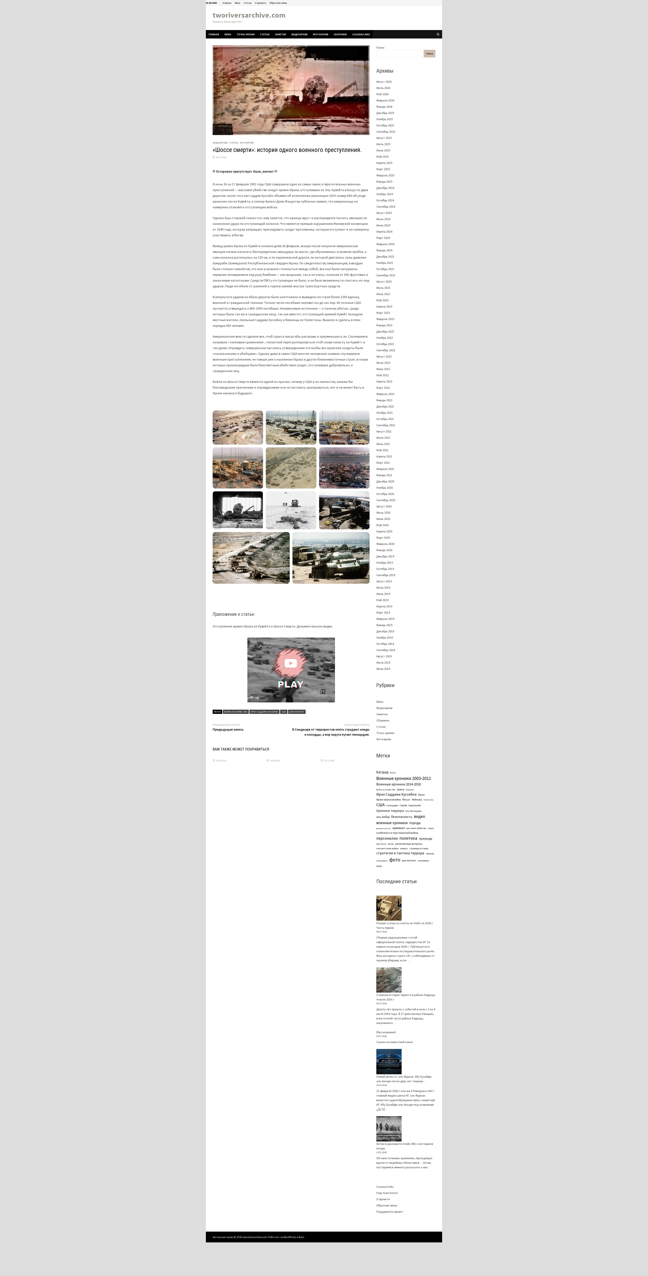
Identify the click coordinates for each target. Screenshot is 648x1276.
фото (394, 860)
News (237, 2)
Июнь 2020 (383, 519)
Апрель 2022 (384, 381)
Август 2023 (384, 281)
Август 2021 (384, 431)
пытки (391, 844)
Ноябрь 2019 (384, 562)
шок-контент (296, 711)
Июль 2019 (383, 587)
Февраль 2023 (385, 319)
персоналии (387, 838)
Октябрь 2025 (385, 125)
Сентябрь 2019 (385, 575)
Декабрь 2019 (385, 556)
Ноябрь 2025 (384, 119)
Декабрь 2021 (385, 406)
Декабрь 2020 (385, 481)
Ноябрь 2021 (384, 413)
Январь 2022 (384, 400)
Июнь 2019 (383, 594)
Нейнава (417, 799)
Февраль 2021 (385, 469)
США (283, 711)
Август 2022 (384, 356)
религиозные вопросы (408, 843)
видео (419, 816)
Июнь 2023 (383, 294)
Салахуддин (392, 805)
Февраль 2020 (385, 544)
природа (425, 838)
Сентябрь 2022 (385, 350)
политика (408, 838)
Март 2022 (383, 388)
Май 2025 (382, 157)
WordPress (290, 1237)
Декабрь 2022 (385, 331)
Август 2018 (384, 656)
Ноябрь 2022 (384, 338)
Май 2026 (382, 94)
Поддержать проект (389, 1212)
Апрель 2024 (384, 231)
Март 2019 (383, 612)
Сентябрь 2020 (385, 500)
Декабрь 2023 (385, 256)
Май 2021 (382, 450)
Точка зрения (246, 34)
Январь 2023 (384, 325)
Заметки (280, 34)
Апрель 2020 (384, 531)
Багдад (382, 772)
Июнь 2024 (383, 225)
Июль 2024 (383, 219)
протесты (381, 844)
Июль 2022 (383, 363)
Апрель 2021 (384, 456)
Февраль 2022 (385, 394)
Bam (301, 1237)
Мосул (406, 799)
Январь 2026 (384, 107)
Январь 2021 (384, 475)
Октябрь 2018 (385, 644)
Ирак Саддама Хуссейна (264, 711)
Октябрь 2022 (385, 344)
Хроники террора (390, 810)
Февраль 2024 (385, 244)
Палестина (429, 799)
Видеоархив (299, 34)
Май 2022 (382, 375)
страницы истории (418, 848)
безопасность (401, 816)
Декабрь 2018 (385, 631)
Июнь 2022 (383, 369)
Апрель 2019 (384, 606)
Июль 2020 (383, 513)
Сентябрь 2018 (385, 650)
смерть (404, 848)
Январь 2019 (384, 625)
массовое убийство (416, 828)
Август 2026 (384, 82)
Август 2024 (384, 213)
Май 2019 (382, 600)
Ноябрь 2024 (384, 194)
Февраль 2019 (385, 619)
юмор (379, 866)
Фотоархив (320, 34)
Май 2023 (382, 300)
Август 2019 (384, 581)
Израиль (410, 789)
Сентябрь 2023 (385, 275)
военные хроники (392, 822)
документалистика (383, 828)
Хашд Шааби (414, 805)
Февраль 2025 (385, 175)
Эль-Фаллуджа (413, 810)
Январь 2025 (384, 181)
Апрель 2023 (384, 306)
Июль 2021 (383, 438)
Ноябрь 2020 (384, 488)
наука (431, 828)
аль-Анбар (383, 817)
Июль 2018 (383, 662)
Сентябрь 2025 (385, 132)
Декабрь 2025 (385, 113)
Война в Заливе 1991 (235, 711)
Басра (393, 772)
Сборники (340, 34)
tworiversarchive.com (249, 15)
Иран (421, 794)
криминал (399, 828)
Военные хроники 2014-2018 (398, 784)
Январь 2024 (384, 250)
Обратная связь (278, 2)
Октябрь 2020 (385, 494)
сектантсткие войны (387, 848)
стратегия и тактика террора (400, 853)
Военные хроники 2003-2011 (403, 778)
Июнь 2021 (383, 444)
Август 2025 (384, 138)
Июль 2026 (383, 88)
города (415, 823)
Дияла (400, 789)
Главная (227, 2)
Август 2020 (384, 506)
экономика (423, 860)
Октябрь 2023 (385, 269)
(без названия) (386, 1032)
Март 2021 (383, 463)
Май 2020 (382, 525)
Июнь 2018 (383, 669)
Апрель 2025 (384, 163)
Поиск (380, 47)
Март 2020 (383, 538)
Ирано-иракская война (388, 799)
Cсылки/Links (361, 34)
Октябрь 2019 (385, 569)
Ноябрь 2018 (384, 637)
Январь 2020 (384, 550)
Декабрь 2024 (385, 188)
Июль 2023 (383, 288)
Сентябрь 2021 (385, 425)
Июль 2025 (383, 144)
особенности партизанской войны (397, 832)
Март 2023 (383, 313)
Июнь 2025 (383, 150)
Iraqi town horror (387, 1193)
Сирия (403, 805)
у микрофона (382, 861)
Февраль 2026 (385, 100)
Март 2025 (383, 169)
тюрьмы (430, 853)
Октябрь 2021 (385, 419)
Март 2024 (383, 238)
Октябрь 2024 (385, 200)
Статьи (248, 2)
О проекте (260, 2)
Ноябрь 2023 (384, 263)
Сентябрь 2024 (385, 206)
